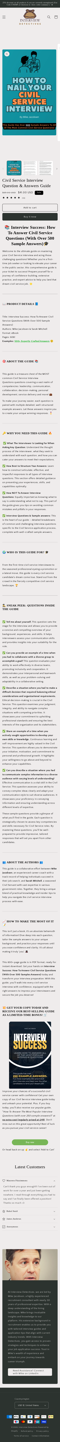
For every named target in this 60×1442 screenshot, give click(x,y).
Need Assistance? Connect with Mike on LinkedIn (28, 1372)
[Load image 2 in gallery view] (30, 168)
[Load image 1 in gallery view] (14, 168)
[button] (4, 17)
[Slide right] (57, 169)
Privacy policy (42, 1431)
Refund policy (27, 1431)
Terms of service (21, 1436)
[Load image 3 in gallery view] (46, 168)
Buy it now (30, 216)
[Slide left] (3, 169)
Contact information (40, 1436)
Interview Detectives (28, 1427)
